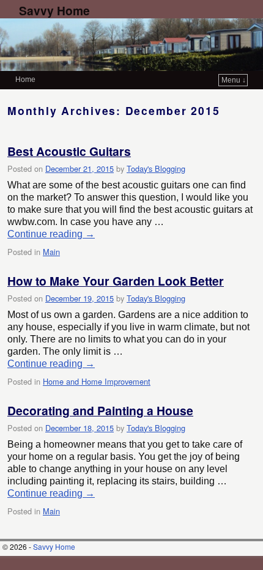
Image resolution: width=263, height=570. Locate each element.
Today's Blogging (156, 168)
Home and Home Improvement (96, 381)
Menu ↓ (233, 80)
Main (51, 251)
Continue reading (51, 234)
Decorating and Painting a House (100, 410)
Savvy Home (54, 10)
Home (25, 79)
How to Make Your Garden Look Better (115, 280)
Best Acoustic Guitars (69, 151)
